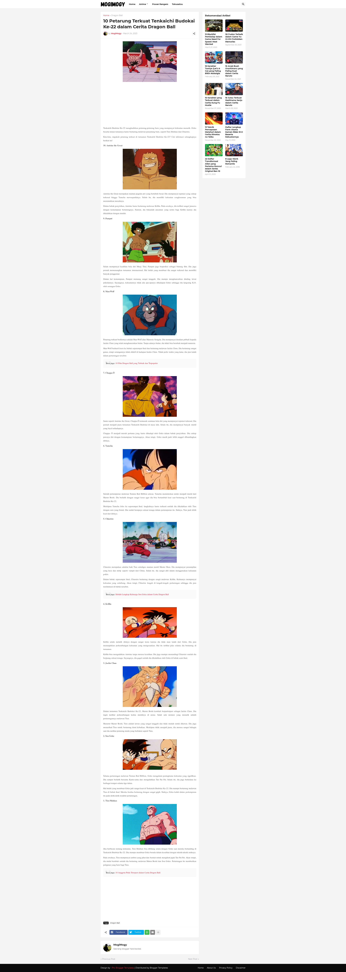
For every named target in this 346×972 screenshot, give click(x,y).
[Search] (243, 4)
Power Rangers (160, 4)
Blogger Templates (159, 968)
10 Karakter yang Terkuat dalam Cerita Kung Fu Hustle (213, 101)
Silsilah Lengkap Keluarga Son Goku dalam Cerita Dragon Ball (142, 594)
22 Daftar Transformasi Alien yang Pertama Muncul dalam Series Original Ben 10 (213, 165)
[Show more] (158, 932)
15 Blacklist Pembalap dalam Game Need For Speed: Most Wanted (213, 39)
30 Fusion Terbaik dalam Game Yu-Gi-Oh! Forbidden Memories (234, 38)
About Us (211, 968)
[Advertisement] (149, 104)
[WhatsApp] (147, 932)
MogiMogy (120, 944)
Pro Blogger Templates (123, 968)
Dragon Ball (117, 15)
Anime (142, 4)
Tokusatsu (177, 4)
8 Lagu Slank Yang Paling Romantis (231, 161)
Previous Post (108, 959)
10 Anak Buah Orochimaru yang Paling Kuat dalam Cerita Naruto (234, 71)
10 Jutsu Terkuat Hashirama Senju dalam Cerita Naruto (233, 101)
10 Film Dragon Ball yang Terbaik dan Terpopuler (136, 363)
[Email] (152, 932)
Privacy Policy (225, 968)
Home (132, 4)
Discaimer (241, 968)
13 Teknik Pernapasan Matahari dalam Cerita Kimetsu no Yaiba (213, 132)
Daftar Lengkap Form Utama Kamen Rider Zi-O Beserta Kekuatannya (234, 132)
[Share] (194, 33)
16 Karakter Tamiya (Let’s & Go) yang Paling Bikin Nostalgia (213, 70)
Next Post (192, 959)
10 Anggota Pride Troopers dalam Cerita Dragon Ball (137, 872)
